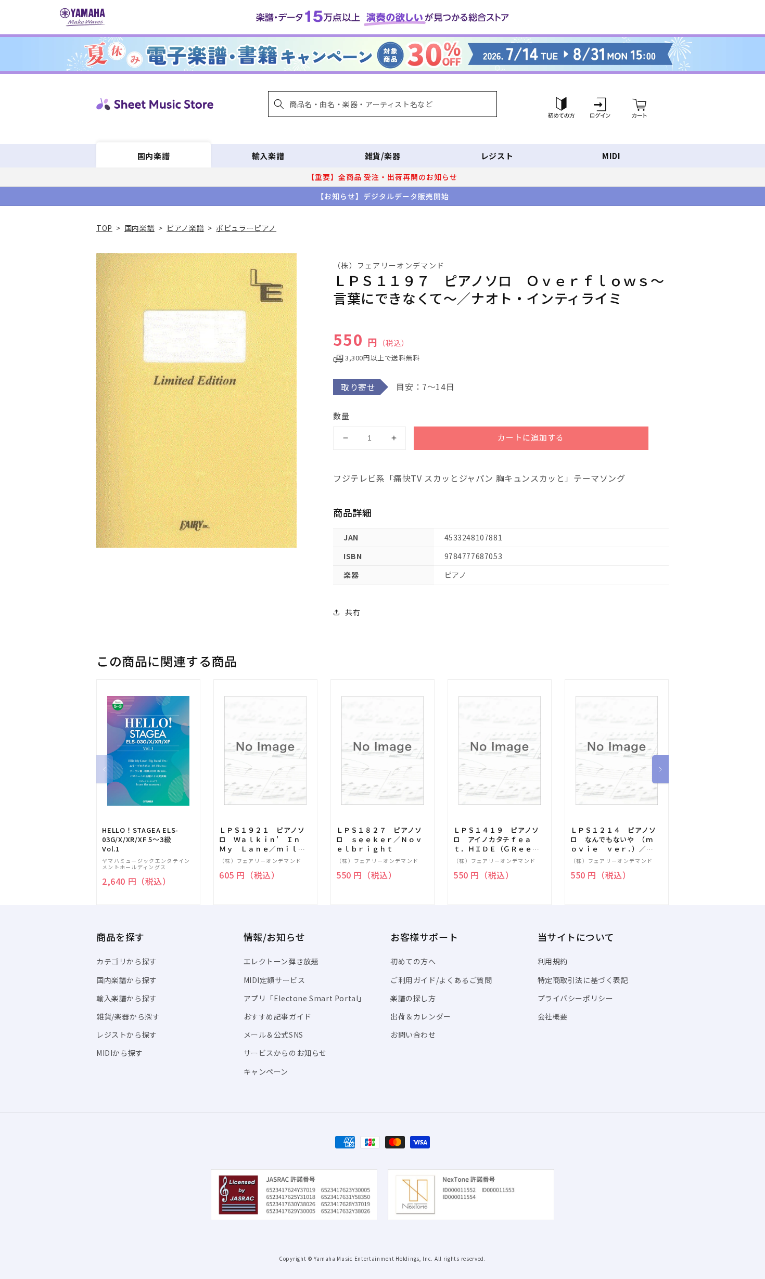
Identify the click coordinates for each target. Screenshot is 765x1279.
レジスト (497, 155)
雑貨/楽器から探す (128, 1016)
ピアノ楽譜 (185, 228)
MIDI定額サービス (274, 980)
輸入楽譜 (268, 155)
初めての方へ (413, 961)
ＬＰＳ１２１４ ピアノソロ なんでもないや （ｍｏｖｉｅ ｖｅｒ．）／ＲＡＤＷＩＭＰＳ (613, 839)
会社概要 (553, 1016)
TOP (104, 228)
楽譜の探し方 (413, 998)
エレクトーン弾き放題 (281, 961)
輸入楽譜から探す (126, 998)
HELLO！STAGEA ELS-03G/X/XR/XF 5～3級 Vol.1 (140, 839)
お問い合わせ (413, 1034)
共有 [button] (352, 612)
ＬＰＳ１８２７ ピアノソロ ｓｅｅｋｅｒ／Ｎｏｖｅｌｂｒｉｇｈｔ (379, 839)
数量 (341, 415)
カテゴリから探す (126, 961)
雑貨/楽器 (383, 155)
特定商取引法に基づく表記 (583, 980)
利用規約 (553, 961)
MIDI (611, 155)
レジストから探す (126, 1034)
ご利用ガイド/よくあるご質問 (441, 980)
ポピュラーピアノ (246, 228)
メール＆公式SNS (273, 1034)
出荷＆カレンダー (420, 1016)
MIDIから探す (119, 1053)
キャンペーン (266, 1071)
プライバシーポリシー (576, 998)
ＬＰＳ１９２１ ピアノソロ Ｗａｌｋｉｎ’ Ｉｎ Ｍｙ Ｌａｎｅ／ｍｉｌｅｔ (263, 839)
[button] (382, 104)
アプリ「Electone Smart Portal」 (305, 998)
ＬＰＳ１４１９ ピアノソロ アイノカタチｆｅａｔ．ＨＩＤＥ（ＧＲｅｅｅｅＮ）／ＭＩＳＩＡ (496, 839)
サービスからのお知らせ (285, 1053)
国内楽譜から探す (126, 980)
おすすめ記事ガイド (278, 1016)
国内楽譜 (153, 155)
